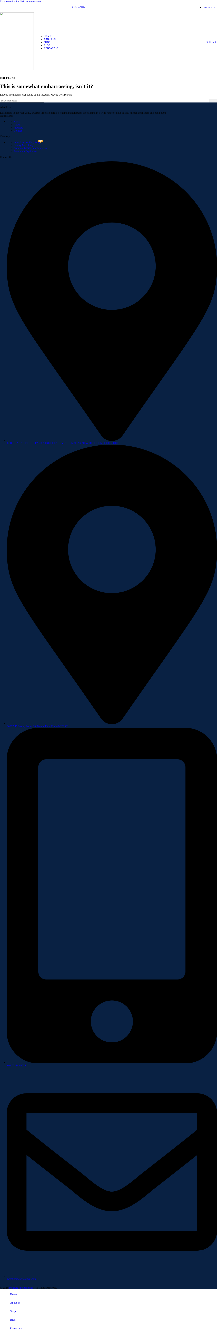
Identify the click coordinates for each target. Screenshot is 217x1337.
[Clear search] (206, 101)
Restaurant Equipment (25, 151)
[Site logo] (17, 71)
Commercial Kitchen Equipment (31, 148)
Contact (18, 130)
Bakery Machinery (24, 145)
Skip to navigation (10, 1)
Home (17, 121)
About (17, 124)
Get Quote (211, 42)
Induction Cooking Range (27, 142)
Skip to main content (31, 1)
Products (18, 127)
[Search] (213, 100)
